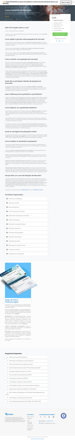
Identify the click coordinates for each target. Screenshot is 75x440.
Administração (25, 189)
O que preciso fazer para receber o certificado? (22, 389)
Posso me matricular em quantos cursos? (21, 364)
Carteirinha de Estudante (30, 429)
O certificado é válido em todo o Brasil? (20, 382)
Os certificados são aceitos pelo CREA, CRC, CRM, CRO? (25, 401)
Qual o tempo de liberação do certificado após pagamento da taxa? (25, 393)
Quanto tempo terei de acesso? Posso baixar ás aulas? (24, 368)
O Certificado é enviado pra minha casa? (20, 398)
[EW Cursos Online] (9, 415)
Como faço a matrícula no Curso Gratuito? (21, 360)
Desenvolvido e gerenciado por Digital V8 (37, 438)
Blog (28, 420)
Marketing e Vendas (38, 189)
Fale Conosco (30, 426)
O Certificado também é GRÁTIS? (18, 378)
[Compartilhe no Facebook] (57, 41)
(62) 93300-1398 (49, 421)
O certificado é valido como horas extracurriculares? (24, 385)
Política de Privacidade (29, 423)
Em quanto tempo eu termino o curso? (20, 371)
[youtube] (53, 417)
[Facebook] (40, 417)
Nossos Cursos (30, 416)
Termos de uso (30, 425)
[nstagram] (44, 417)
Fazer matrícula (60, 34)
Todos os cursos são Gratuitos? (18, 357)
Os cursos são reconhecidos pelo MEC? (20, 375)
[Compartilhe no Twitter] (59, 41)
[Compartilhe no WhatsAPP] (63, 41)
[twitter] (49, 417)
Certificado (29, 418)
